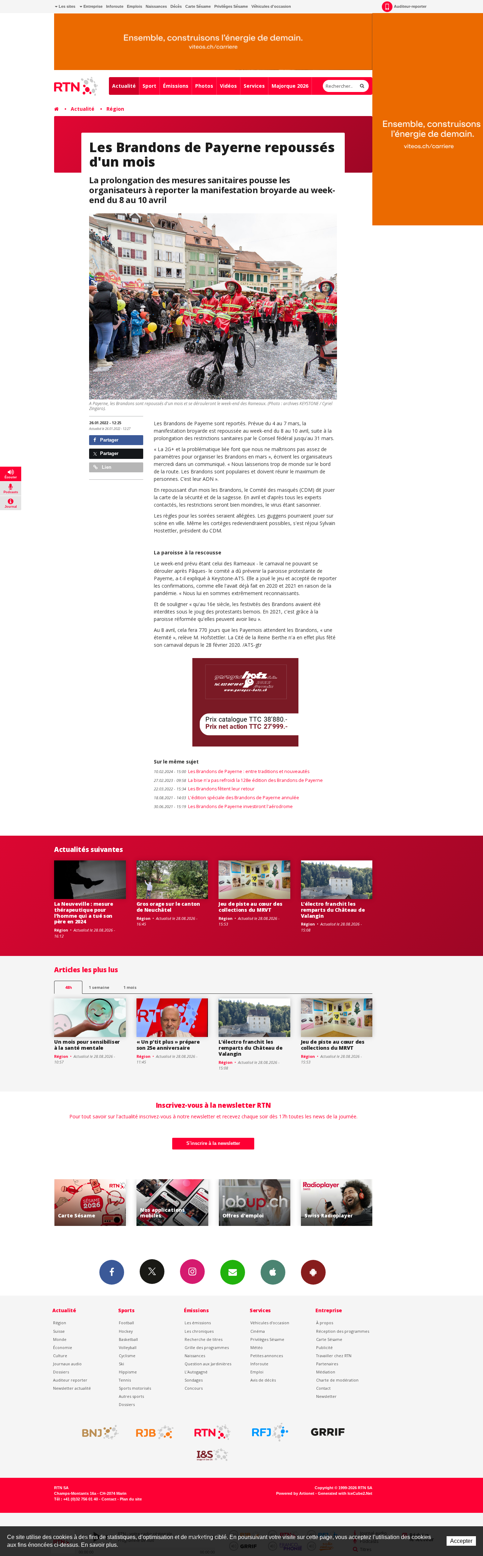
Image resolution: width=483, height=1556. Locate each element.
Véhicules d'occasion (271, 6)
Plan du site (131, 1499)
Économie (62, 1347)
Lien (105, 467)
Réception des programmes (342, 1331)
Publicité (324, 1347)
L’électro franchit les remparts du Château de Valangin (333, 909)
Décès (176, 6)
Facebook (111, 1272)
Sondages (194, 1380)
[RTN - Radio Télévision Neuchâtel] (212, 1432)
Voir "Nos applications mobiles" (90, 1202)
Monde (59, 1339)
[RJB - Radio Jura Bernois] (154, 1432)
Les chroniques (199, 1331)
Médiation (325, 1372)
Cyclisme (127, 1355)
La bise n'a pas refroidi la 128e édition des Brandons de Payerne (238, 780)
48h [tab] (68, 987)
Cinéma (257, 1331)
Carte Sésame (198, 6)
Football (126, 1322)
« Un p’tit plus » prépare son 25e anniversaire (168, 1044)
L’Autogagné (196, 1372)
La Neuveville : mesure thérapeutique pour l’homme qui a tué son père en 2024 (83, 912)
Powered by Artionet (295, 1493)
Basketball (128, 1339)
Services (254, 85)
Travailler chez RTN (333, 1355)
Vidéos (228, 85)
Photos (204, 85)
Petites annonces (266, 1355)
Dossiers (61, 1372)
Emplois (134, 6)
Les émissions (198, 1322)
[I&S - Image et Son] (212, 1454)
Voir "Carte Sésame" (337, 1202)
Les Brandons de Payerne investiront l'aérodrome (223, 806)
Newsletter (326, 1396)
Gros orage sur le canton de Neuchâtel (168, 906)
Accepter (461, 1541)
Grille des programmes (207, 1347)
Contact (323, 1388)
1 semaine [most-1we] (99, 987)
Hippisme (128, 1372)
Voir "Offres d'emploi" (172, 1202)
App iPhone (273, 1272)
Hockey (126, 1331)
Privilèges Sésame (231, 6)
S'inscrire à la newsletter (213, 1143)
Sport (149, 85)
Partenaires (327, 1363)
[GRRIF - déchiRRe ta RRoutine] (327, 1432)
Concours (194, 1388)
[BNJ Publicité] (97, 1432)
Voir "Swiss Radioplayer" (254, 1202)
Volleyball (127, 1347)
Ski (121, 1363)
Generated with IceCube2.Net (345, 1493)
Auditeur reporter (70, 1380)
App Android (313, 1272)
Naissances (156, 6)
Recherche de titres (203, 1339)
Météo (256, 1347)
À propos (324, 1322)
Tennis (125, 1380)
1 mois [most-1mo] (129, 987)
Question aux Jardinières (208, 1363)
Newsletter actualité (72, 1388)
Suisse (59, 1331)
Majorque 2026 (290, 85)
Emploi (256, 1372)
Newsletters (232, 1272)
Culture (60, 1355)
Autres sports (131, 1396)
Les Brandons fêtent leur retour (204, 789)
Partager (108, 440)
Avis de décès (263, 1380)
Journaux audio (67, 1363)
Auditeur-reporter (410, 6)
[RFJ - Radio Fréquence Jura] (270, 1432)
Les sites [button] (66, 6)
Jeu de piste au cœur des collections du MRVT (250, 906)
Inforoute (114, 6)
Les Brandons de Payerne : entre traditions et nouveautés (231, 771)
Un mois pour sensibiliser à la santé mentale (87, 1044)
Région (115, 108)
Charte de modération (337, 1380)
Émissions (175, 85)
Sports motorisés (135, 1388)
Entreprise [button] (92, 6)
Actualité (124, 85)
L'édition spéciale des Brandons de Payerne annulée (226, 798)
